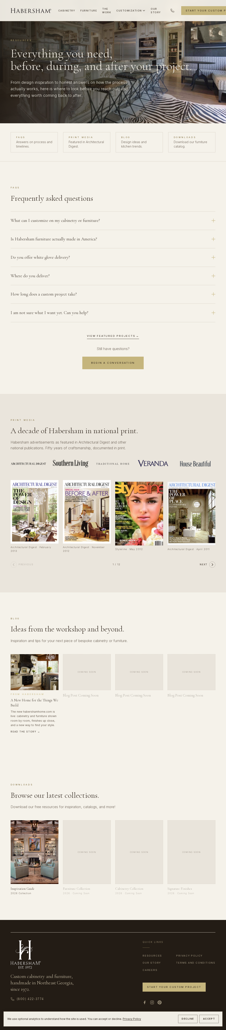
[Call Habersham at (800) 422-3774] (172, 10)
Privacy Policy (132, 1019)
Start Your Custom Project (174, 987)
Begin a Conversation (113, 362)
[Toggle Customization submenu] (143, 10)
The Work (106, 10)
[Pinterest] (160, 1002)
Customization (129, 10)
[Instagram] (152, 1002)
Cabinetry (66, 10)
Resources (152, 955)
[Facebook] (145, 1002)
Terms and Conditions (195, 962)
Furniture (88, 10)
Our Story (156, 10)
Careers (150, 970)
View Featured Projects (113, 335)
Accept (209, 1018)
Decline (188, 1018)
